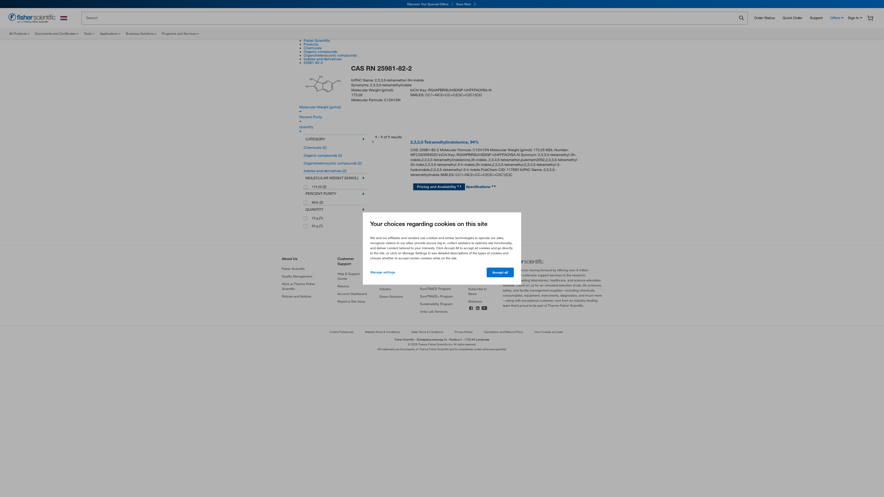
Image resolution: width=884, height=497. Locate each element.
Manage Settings (382, 272)
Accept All (500, 272)
